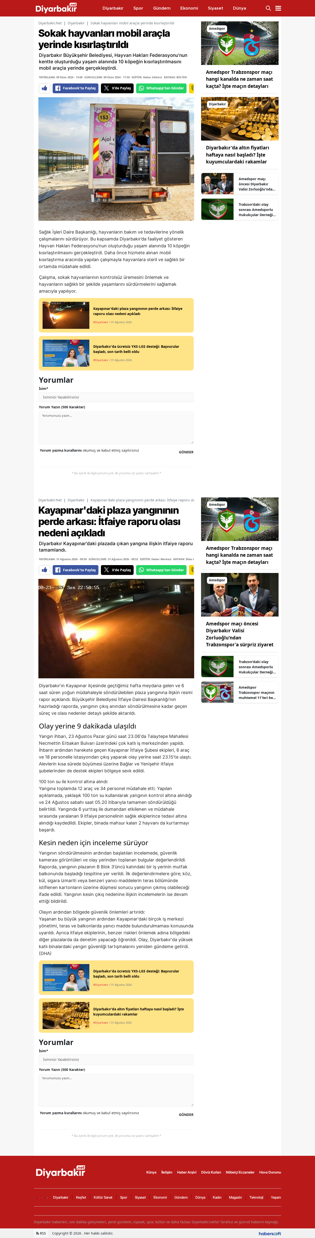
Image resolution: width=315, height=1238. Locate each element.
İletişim (166, 1172)
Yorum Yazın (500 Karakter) (62, 407)
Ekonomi (160, 1197)
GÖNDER (186, 452)
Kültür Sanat (103, 1197)
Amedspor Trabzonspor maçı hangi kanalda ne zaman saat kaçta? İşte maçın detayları (239, 79)
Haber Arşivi (186, 1172)
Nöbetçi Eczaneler (240, 1172)
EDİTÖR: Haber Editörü (147, 77)
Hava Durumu (270, 1172)
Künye (151, 1172)
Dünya (200, 1197)
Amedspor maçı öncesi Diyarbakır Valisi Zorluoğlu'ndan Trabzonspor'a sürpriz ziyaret (257, 184)
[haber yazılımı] (270, 1233)
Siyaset (140, 1197)
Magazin (235, 1197)
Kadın (217, 1197)
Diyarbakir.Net (50, 23)
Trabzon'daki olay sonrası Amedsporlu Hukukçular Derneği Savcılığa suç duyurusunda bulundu (256, 209)
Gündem (181, 1197)
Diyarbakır (76, 23)
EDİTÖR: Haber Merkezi (155, 559)
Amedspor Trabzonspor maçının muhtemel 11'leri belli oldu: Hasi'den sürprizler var (257, 692)
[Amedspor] (240, 43)
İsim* (43, 388)
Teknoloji (256, 1197)
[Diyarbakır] (240, 118)
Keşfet (81, 1197)
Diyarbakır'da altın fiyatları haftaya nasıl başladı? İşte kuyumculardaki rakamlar (237, 154)
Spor (123, 1197)
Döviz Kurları (211, 1172)
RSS (42, 1233)
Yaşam (276, 1197)
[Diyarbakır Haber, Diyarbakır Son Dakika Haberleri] (61, 1171)
